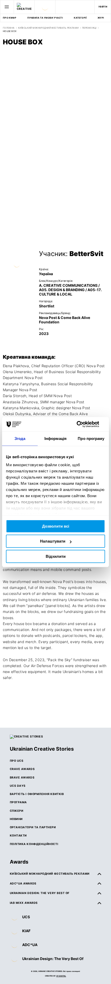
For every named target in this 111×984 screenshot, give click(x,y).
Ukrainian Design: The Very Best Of (52, 958)
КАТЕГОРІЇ (80, 18)
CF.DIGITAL (61, 976)
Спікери (16, 811)
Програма (18, 802)
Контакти (18, 835)
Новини (16, 819)
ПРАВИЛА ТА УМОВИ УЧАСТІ (45, 18)
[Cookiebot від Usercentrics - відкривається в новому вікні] (82, 424)
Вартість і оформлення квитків (37, 794)
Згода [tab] (20, 438)
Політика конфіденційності (34, 844)
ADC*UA (29, 944)
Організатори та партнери (33, 827)
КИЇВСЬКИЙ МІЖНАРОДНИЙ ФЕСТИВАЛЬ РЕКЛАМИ (48, 28)
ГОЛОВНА (9, 28)
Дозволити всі (55, 526)
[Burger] (7, 7)
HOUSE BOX (10, 31)
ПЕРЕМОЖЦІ (89, 28)
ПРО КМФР (9, 18)
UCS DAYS (18, 786)
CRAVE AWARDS (22, 769)
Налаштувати (52, 541)
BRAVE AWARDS (22, 777)
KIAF (26, 931)
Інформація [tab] (55, 438)
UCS (26, 917)
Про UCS (16, 760)
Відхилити (56, 556)
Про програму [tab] (91, 438)
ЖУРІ (101, 18)
